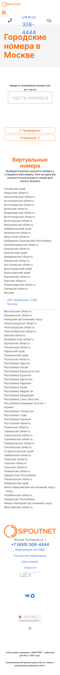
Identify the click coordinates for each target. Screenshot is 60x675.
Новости (30, 567)
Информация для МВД (30, 549)
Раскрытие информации (30, 555)
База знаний (30, 561)
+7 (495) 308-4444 (29, 20)
